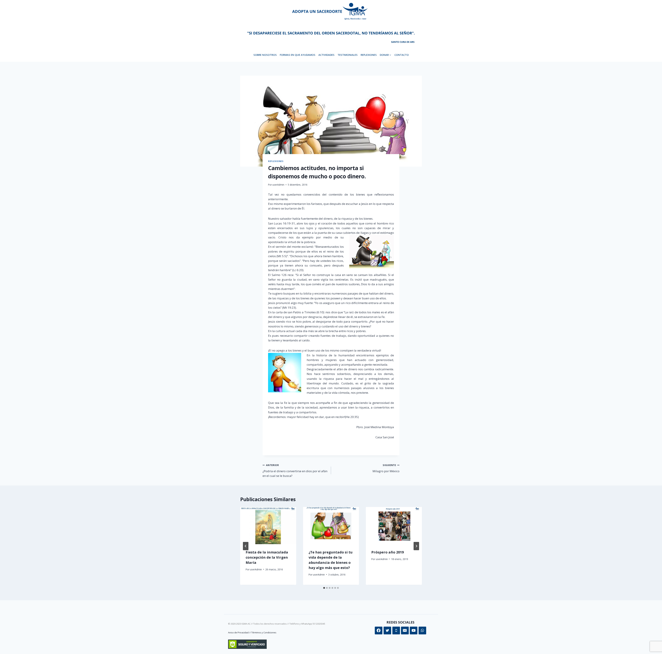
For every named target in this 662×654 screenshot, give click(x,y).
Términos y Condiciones (263, 632)
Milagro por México (386, 468)
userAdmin (278, 184)
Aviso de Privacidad (238, 632)
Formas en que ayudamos (297, 54)
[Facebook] (378, 630)
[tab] (324, 588)
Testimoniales (348, 54)
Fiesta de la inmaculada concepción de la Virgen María (267, 557)
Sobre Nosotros (265, 54)
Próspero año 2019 (387, 552)
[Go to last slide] (245, 546)
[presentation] (268, 525)
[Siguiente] (416, 546)
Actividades (326, 54)
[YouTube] (413, 630)
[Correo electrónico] (405, 630)
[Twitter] (387, 630)
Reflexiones (369, 54)
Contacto (401, 54)
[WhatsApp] (422, 630)
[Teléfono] (396, 630)
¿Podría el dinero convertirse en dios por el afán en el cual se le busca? (295, 470)
